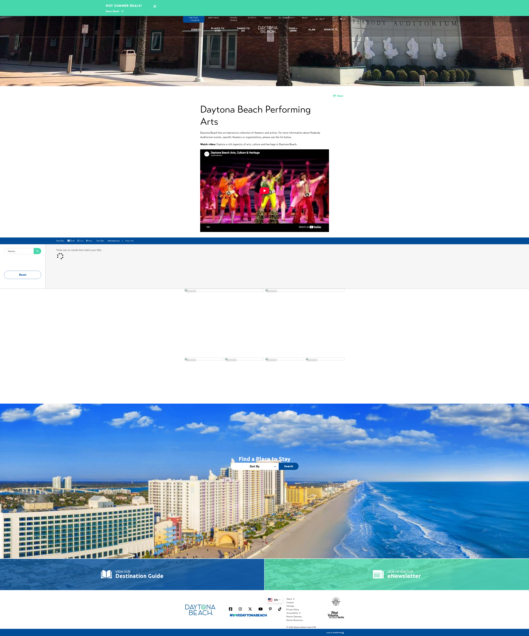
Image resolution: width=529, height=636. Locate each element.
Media (267, 18)
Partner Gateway (294, 616)
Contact (290, 602)
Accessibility (287, 18)
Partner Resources (294, 620)
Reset (22, 274)
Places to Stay (217, 29)
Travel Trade (234, 19)
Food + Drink (293, 29)
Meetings (213, 18)
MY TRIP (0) (339, 19)
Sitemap (290, 606)
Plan (312, 29)
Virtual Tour (193, 19)
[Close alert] (155, 7)
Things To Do (243, 29)
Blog (305, 18)
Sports (252, 18)
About (289, 599)
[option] (264, 43)
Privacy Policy (292, 609)
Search (288, 466)
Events (196, 29)
